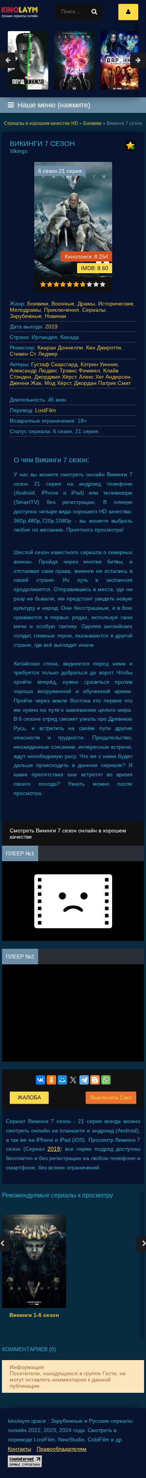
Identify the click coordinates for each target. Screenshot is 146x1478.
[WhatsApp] (106, 1080)
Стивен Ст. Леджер (34, 354)
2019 (51, 326)
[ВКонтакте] (40, 1080)
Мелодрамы (25, 310)
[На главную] (19, 11)
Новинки (55, 316)
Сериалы (94, 310)
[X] (73, 1080)
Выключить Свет (111, 1097)
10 (102, 284)
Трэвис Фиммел (80, 370)
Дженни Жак (25, 383)
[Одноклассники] (51, 1080)
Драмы (86, 303)
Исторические (116, 303)
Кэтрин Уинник (99, 364)
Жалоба (29, 1097)
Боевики (37, 303)
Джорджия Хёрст (55, 377)
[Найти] (94, 11)
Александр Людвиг (33, 370)
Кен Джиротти (103, 347)
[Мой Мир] (62, 1080)
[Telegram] (84, 1080)
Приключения (61, 310)
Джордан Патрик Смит (102, 383)
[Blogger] (95, 1080)
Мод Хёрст (57, 383)
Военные (62, 303)
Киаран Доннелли (60, 347)
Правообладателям (61, 1449)
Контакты (19, 1449)
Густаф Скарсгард (54, 364)
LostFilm (45, 410)
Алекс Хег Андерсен (104, 377)
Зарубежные (26, 316)
